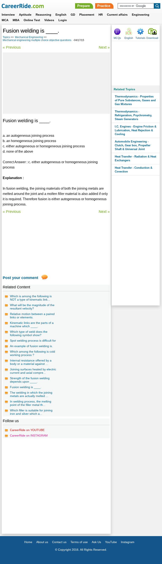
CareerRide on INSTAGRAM (29, 435)
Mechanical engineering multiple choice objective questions (37, 40)
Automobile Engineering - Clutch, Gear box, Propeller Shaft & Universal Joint (132, 145)
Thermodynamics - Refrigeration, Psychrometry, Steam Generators (133, 115)
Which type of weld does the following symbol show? (28, 333)
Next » (104, 47)
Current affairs (117, 14)
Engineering (140, 14)
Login (62, 20)
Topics (6, 37)
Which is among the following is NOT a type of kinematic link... (31, 297)
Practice (103, 6)
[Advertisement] (56, 83)
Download (152, 38)
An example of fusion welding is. (31, 346)
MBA (16, 20)
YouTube (111, 542)
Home (28, 542)
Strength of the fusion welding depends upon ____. (30, 379)
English (60, 14)
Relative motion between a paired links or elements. (32, 315)
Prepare (83, 6)
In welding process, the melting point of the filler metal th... (30, 403)
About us (42, 542)
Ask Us (96, 542)
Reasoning (43, 14)
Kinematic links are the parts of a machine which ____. (32, 324)
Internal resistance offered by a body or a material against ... (30, 362)
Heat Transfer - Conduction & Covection (133, 169)
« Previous (12, 47)
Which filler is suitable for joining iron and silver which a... (31, 412)
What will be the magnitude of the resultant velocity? (32, 306)
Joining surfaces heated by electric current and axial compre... (33, 371)
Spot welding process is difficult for (33, 340)
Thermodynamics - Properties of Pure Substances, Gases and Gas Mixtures (135, 100)
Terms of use (79, 542)
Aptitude (25, 14)
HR (101, 14)
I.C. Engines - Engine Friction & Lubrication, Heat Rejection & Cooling (135, 130)
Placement (86, 14)
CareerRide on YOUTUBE (27, 430)
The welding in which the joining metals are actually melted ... (31, 394)
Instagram (127, 542)
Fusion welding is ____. (25, 387)
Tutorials (140, 38)
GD (73, 14)
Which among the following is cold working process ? (32, 353)
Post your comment (20, 278)
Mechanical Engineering (29, 37)
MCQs (117, 38)
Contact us (59, 542)
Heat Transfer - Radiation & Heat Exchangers (135, 158)
